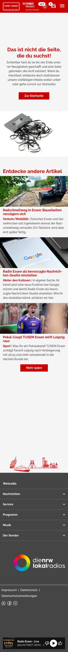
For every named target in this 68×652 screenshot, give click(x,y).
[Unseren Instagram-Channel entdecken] (15, 603)
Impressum (9, 590)
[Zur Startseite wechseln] (11, 6)
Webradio (10, 483)
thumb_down (47, 643)
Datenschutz (29, 590)
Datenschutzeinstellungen (19, 596)
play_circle (53, 643)
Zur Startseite (34, 96)
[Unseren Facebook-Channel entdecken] (9, 603)
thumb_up (60, 643)
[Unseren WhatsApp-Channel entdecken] (3, 603)
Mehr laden (34, 368)
